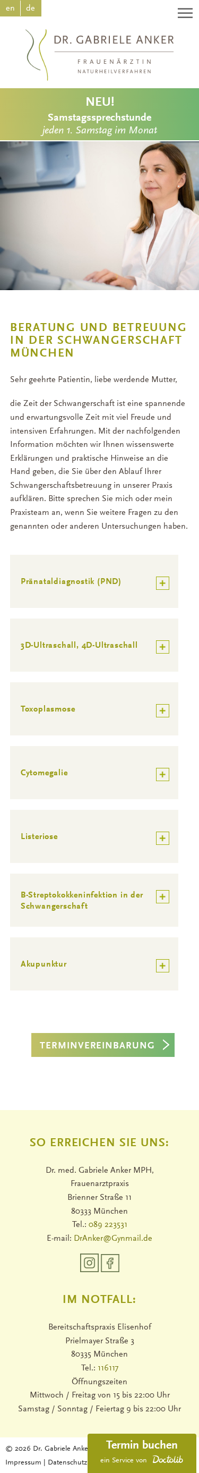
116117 (108, 1368)
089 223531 (108, 1225)
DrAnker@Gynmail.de (113, 1238)
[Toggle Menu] (186, 13)
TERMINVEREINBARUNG (97, 1046)
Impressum (24, 1463)
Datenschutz (67, 1463)
